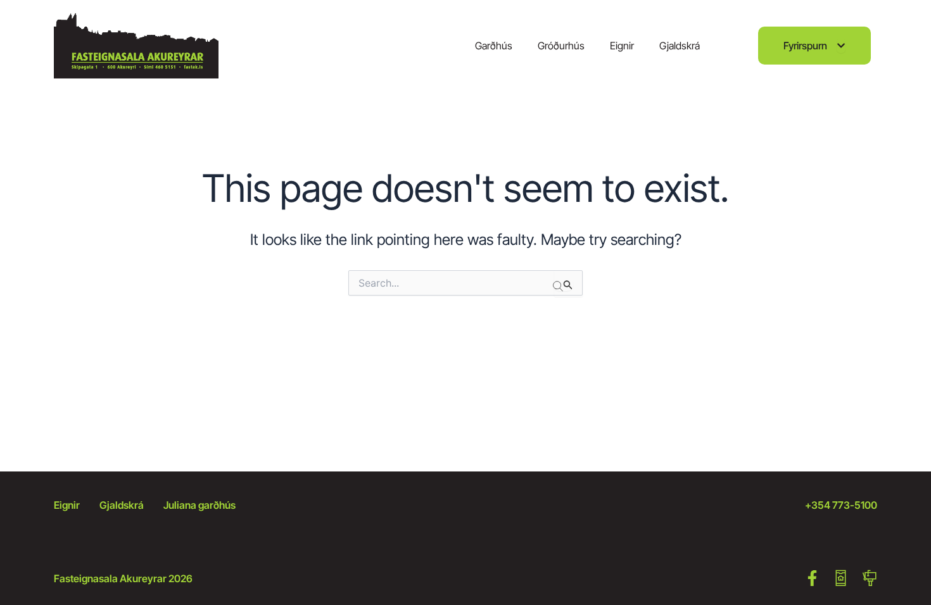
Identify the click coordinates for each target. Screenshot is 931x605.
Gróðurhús (561, 45)
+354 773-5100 (841, 505)
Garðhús (493, 45)
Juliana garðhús (199, 505)
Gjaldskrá (679, 45)
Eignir (622, 45)
